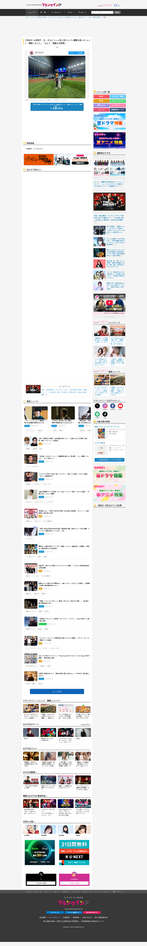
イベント (46, 891)
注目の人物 (28, 821)
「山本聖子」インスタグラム (34, 149)
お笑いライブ (38, 521)
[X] (97, 405)
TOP (26, 17)
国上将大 (47, 611)
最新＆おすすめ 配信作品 (35, 796)
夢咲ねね (44, 593)
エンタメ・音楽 (117, 96)
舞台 (41, 448)
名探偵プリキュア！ (30, 629)
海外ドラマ (101, 105)
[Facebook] (112, 405)
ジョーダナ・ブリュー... (55, 648)
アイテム (105, 891)
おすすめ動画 (29, 772)
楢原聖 (40, 611)
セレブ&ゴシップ (118, 105)
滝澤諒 (48, 666)
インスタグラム (35, 466)
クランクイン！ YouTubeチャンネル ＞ (114, 313)
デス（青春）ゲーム (30, 556)
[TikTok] (105, 414)
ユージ (27, 466)
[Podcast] (97, 414)
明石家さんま (29, 521)
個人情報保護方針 (101, 917)
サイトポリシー (54, 917)
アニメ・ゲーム (117, 101)
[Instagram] (105, 405)
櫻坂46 (45, 556)
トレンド (101, 109)
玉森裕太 (40, 430)
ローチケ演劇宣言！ (48, 521)
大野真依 (28, 484)
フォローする (41, 883)
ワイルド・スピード (30, 648)
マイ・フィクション (30, 430)
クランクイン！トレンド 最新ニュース (41, 700)
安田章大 (28, 448)
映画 (101, 96)
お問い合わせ (87, 917)
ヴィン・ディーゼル (42, 648)
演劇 (101, 101)
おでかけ (64, 891)
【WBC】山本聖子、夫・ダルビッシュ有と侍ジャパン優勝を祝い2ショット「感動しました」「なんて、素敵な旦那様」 (68, 17)
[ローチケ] (117, 5)
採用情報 (76, 917)
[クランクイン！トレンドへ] (105, 5)
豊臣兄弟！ (82, 430)
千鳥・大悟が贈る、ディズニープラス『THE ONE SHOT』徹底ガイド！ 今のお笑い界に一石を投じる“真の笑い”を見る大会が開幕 (64, 392)
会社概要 (42, 917)
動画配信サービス (117, 109)
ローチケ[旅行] (72, 912)
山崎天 (39, 556)
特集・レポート (117, 891)
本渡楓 (46, 629)
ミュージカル (36, 576)
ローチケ (54, 912)
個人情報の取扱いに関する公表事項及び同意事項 (60, 921)
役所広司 (40, 683)
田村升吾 (42, 666)
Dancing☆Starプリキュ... (32, 666)
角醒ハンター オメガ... (31, 611)
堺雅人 (60, 430)
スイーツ (74, 891)
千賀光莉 (40, 629)
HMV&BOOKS (91, 912)
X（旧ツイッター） (47, 484)
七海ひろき (36, 593)
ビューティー (85, 891)
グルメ (55, 891)
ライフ (96, 891)
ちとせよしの (29, 501)
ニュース (32, 17)
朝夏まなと (28, 593)
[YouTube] (120, 405)
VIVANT (55, 430)
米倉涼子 (28, 576)
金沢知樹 (35, 448)
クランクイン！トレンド (32, 891)
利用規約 (66, 917)
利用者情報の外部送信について (93, 921)
